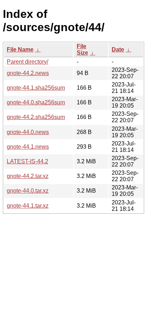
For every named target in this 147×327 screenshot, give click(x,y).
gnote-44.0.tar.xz (28, 191)
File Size (82, 49)
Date (118, 49)
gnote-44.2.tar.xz (28, 176)
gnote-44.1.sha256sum (36, 88)
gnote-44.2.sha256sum (36, 117)
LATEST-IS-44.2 (27, 161)
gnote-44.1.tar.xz (28, 206)
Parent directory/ (27, 62)
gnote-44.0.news (28, 132)
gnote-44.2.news (28, 73)
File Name (20, 49)
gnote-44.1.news (28, 147)
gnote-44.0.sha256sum (36, 102)
